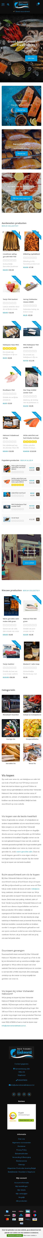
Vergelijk (21, 1197)
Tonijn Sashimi (8, 664)
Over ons (21, 1139)
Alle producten (21, 1201)
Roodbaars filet (9, 390)
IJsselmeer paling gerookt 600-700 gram (10, 256)
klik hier (31, 58)
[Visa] (35, 1219)
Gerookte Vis (6, 745)
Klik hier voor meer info (21, 198)
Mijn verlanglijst (21, 1194)
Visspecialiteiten (29, 720)
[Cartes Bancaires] (28, 1211)
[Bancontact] (14, 1219)
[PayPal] (21, 1219)
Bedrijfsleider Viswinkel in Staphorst (21, 1172)
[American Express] (7, 1211)
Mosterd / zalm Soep (31, 664)
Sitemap (21, 1165)
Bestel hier (21, 110)
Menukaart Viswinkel (9, 696)
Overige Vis (6, 720)
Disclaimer (21, 1146)
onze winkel (29, 563)
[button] (1, 48)
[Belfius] (21, 1211)
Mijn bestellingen (21, 1186)
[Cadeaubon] (7, 1215)
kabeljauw (35, 889)
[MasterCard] (7, 1219)
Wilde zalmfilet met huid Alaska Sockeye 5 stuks (31, 438)
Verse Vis (26, 745)
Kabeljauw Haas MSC (11, 345)
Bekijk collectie (9, 226)
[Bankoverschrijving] (14, 1211)
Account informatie (21, 1183)
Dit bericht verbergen (15, 1235)
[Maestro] (35, 1215)
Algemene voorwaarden (21, 1143)
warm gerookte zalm (24, 852)
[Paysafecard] (28, 1219)
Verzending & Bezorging (21, 1157)
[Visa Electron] (21, 1223)
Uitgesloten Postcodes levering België (21, 1168)
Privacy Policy (21, 1150)
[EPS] (35, 1211)
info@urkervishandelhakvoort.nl (22, 1085)
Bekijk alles (26, 460)
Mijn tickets (21, 1190)
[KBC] (21, 1215)
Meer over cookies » (30, 1235)
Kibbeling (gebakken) (31, 254)
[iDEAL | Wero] (14, 1215)
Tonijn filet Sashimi (10, 299)
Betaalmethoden (21, 1154)
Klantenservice (21, 1161)
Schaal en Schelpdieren (32, 696)
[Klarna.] (28, 1215)
